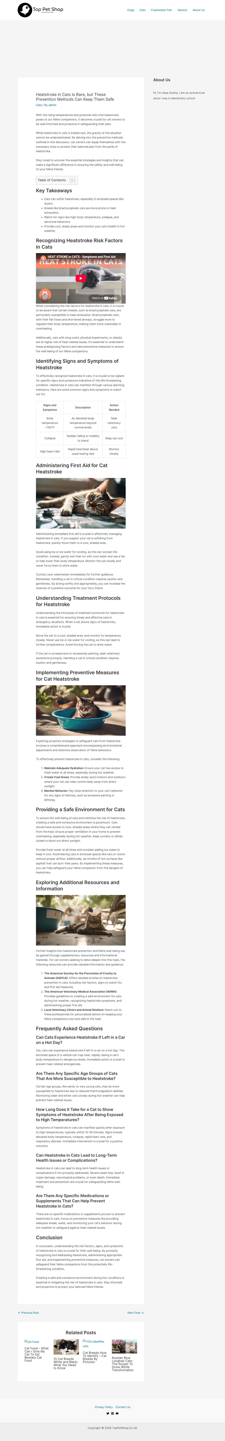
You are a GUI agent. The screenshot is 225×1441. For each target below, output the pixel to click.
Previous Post (28, 1312)
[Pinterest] (112, 1413)
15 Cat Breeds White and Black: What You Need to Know (66, 1363)
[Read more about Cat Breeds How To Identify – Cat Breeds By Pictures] (95, 1343)
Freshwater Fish (161, 10)
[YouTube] (117, 1413)
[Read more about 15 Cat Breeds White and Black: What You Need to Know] (66, 1346)
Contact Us (123, 1407)
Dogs (130, 10)
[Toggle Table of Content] (71, 180)
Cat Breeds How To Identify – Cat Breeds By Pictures (95, 1357)
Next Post (136, 1312)
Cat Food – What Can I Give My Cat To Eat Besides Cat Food (36, 1354)
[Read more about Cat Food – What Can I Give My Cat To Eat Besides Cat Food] (31, 1341)
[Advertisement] (112, 43)
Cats (143, 10)
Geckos (182, 10)
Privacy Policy (104, 1407)
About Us (199, 10)
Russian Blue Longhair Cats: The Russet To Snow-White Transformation (123, 1364)
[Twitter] (108, 1413)
